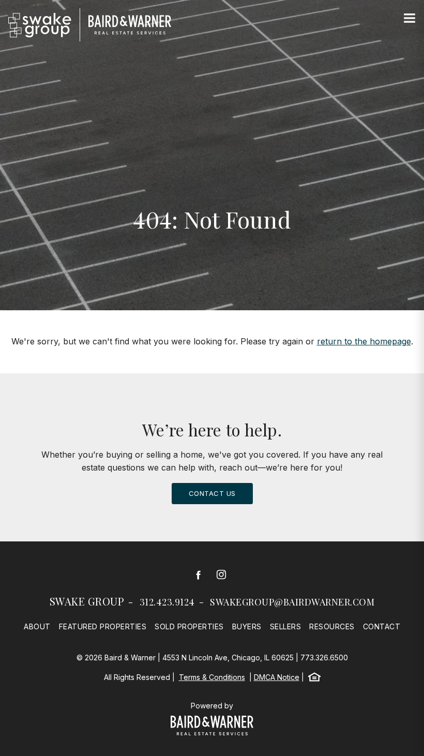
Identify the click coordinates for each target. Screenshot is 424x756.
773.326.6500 (324, 657)
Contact (382, 626)
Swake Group (87, 601)
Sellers (285, 626)
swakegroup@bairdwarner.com (292, 602)
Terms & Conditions (212, 677)
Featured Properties (103, 626)
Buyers (247, 626)
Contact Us (212, 493)
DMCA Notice (276, 677)
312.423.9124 (167, 602)
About (37, 626)
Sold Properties (189, 626)
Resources (332, 626)
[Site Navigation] (409, 18)
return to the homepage (364, 341)
